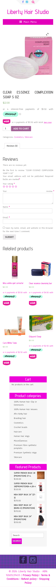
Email (6, 217)
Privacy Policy (31, 575)
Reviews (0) (12, 145)
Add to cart (21, 128)
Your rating (8, 183)
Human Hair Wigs (21, 436)
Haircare (18, 431)
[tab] (12, 146)
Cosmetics (18, 137)
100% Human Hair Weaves (25, 409)
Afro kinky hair (20, 413)
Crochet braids (20, 427)
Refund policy (29, 579)
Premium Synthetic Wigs (25, 452)
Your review (28, 191)
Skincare (29, 137)
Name (6, 207)
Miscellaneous (20, 440)
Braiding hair (20, 418)
